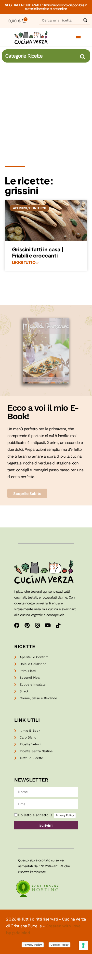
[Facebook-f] (17, 625)
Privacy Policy (65, 815)
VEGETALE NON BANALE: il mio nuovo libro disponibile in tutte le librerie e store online (46, 7)
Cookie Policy (59, 944)
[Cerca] (85, 20)
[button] (78, 37)
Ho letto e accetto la (46, 815)
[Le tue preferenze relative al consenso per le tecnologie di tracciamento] (83, 945)
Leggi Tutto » (25, 262)
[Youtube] (48, 625)
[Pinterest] (27, 625)
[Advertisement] (46, 113)
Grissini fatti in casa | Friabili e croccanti (38, 252)
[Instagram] (37, 625)
